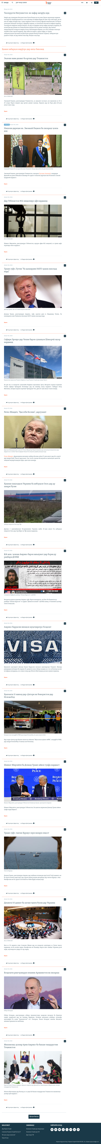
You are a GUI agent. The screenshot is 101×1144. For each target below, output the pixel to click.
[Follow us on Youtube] (59, 1129)
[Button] (12, 43)
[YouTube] (87, 3)
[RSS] (74, 1129)
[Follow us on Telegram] (70, 1129)
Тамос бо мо (5, 1138)
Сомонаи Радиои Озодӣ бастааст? (11, 1132)
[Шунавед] (91, 3)
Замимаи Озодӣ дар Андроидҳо (35, 1129)
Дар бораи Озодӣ (6, 1129)
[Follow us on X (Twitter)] (66, 1129)
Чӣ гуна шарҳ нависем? (8, 1135)
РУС (82, 2)
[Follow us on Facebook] (55, 1129)
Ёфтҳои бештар (34, 1116)
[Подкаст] (78, 1129)
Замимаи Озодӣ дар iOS (33, 1132)
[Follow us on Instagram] (63, 1129)
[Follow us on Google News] (51, 1129)
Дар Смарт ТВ (30, 1135)
